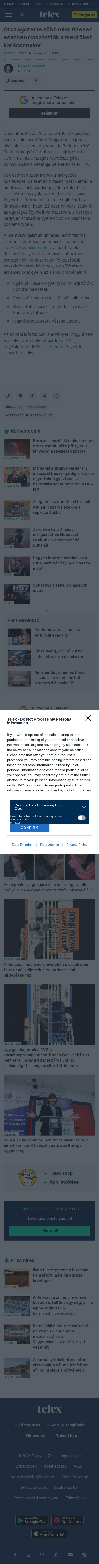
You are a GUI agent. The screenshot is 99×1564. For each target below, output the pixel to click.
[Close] (89, 719)
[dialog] (49, 782)
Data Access (49, 845)
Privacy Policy (76, 845)
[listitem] (48, 806)
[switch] (82, 817)
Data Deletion (22, 845)
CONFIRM (30, 828)
